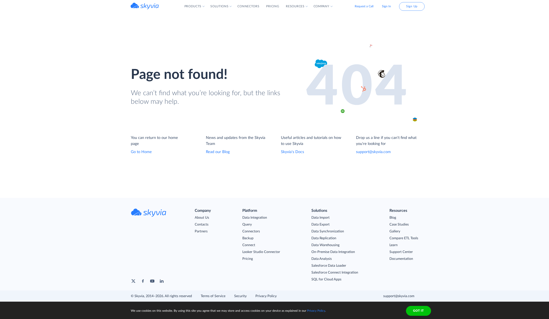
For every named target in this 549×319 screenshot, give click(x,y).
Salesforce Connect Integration (334, 272)
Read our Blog (218, 152)
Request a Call (364, 6)
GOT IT (418, 310)
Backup (247, 238)
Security (240, 296)
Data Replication (323, 238)
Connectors (251, 231)
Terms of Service (213, 296)
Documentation (401, 258)
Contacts (201, 224)
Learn (393, 245)
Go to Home (141, 152)
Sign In (386, 6)
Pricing (247, 258)
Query (247, 224)
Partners (201, 231)
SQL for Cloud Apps (326, 279)
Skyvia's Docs (292, 152)
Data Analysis (321, 258)
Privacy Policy (266, 296)
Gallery (394, 231)
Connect (248, 245)
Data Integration (254, 217)
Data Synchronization (327, 231)
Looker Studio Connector (261, 252)
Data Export (320, 224)
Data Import (320, 217)
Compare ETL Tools (403, 238)
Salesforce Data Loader (328, 265)
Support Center (401, 252)
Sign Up (412, 6)
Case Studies (399, 224)
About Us (202, 217)
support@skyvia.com (373, 152)
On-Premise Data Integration (333, 252)
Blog (392, 217)
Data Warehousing (325, 245)
